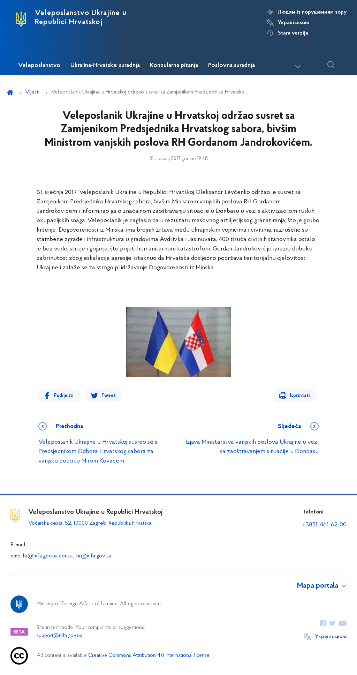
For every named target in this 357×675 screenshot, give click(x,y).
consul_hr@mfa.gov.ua (85, 556)
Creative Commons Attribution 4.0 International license (149, 655)
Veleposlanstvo (39, 65)
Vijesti (32, 92)
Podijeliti (64, 395)
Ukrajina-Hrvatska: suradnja (105, 65)
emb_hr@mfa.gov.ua (34, 556)
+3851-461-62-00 (325, 525)
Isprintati (300, 395)
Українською (293, 22)
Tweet (108, 395)
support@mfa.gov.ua (59, 635)
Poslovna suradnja (231, 65)
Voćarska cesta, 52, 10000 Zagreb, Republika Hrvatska (89, 523)
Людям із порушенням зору (312, 12)
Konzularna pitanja (174, 65)
